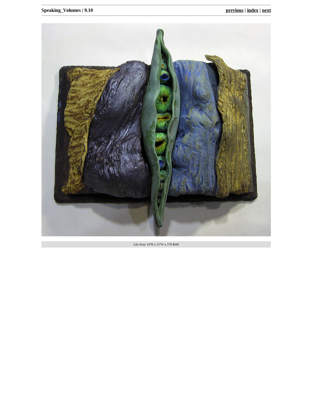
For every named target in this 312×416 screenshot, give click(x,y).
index (252, 10)
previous (234, 10)
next (266, 10)
